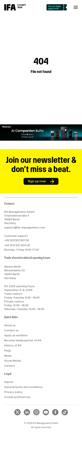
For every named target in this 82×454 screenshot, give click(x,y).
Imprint (8, 382)
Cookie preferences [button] (17, 397)
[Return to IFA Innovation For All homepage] (15, 9)
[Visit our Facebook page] (55, 414)
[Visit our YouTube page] (46, 414)
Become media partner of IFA (22, 340)
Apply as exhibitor (16, 335)
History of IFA (12, 345)
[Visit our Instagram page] (36, 414)
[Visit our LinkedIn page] (27, 414)
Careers (9, 365)
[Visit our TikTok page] (65, 414)
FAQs (7, 350)
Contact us (11, 330)
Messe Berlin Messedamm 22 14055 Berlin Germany (14, 272)
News (8, 355)
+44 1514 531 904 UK (17, 245)
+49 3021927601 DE (16, 240)
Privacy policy (13, 392)
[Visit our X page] (17, 414)
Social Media (12, 360)
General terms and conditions (23, 387)
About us (10, 325)
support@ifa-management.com (24, 227)
